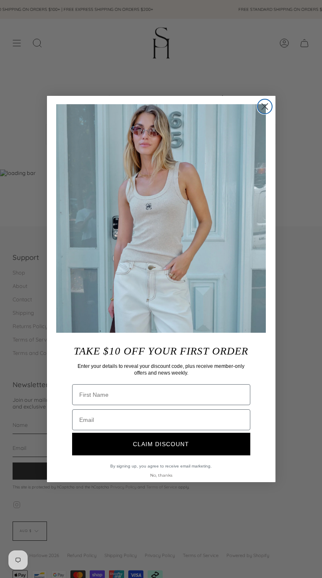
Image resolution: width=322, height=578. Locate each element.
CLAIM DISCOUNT (161, 444)
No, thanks (161, 475)
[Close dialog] (264, 106)
